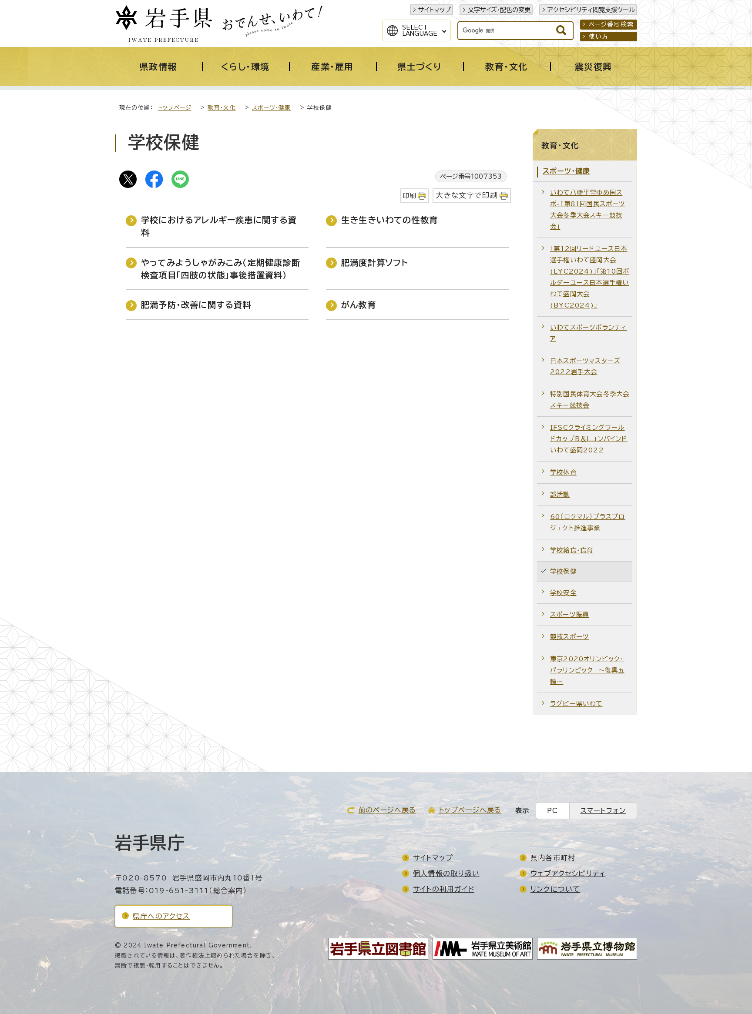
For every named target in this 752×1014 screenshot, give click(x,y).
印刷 (409, 195)
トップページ (174, 107)
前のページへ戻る (387, 810)
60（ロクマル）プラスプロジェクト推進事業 (587, 522)
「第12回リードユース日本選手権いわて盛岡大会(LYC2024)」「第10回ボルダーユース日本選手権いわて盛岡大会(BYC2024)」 (589, 276)
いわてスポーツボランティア (588, 333)
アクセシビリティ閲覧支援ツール (591, 10)
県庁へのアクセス (161, 916)
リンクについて (555, 889)
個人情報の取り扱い (446, 873)
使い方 (599, 36)
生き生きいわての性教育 (389, 220)
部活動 (560, 494)
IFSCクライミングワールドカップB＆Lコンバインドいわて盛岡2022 (589, 438)
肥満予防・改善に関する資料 (196, 305)
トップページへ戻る (470, 810)
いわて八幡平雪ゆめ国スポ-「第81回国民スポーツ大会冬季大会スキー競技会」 (587, 209)
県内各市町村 (552, 857)
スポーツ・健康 (271, 107)
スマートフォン (603, 810)
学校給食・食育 (571, 550)
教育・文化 (221, 107)
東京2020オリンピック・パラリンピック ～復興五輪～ (587, 670)
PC (552, 810)
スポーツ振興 (569, 614)
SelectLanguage (419, 30)
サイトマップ (434, 10)
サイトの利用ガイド (443, 889)
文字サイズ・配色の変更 (499, 10)
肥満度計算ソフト (375, 262)
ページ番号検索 (611, 24)
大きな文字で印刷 (467, 195)
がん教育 (358, 305)
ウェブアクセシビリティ (567, 873)
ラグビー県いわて (576, 703)
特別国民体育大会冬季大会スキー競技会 (589, 399)
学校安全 (563, 592)
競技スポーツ (569, 636)
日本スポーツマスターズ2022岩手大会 (585, 366)
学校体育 (563, 472)
